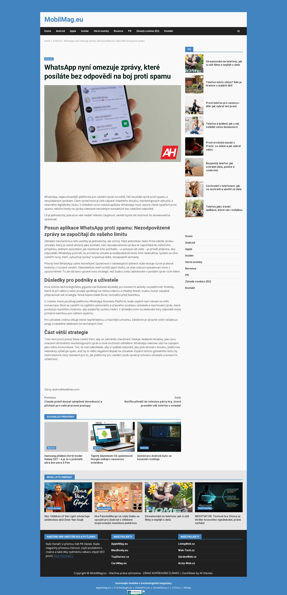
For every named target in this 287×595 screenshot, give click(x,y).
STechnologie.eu (123, 587)
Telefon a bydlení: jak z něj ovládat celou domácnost (194, 126)
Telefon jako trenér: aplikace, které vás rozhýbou (194, 209)
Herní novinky (101, 31)
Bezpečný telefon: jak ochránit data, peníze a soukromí (194, 167)
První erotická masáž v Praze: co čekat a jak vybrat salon (194, 146)
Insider (85, 31)
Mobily (187, 587)
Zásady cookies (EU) (147, 31)
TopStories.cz (120, 556)
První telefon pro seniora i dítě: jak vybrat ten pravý (194, 105)
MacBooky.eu (119, 550)
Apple (73, 31)
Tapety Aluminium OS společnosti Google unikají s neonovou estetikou (113, 437)
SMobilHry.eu (143, 587)
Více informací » (63, 556)
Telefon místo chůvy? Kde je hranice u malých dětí (194, 84)
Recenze (118, 31)
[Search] (239, 31)
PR (129, 31)
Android (60, 31)
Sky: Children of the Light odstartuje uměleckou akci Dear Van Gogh (68, 497)
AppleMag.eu (119, 543)
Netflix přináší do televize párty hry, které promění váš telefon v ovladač (152, 401)
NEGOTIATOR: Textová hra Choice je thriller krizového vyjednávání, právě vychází (219, 497)
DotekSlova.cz (161, 587)
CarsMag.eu (119, 563)
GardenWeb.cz (187, 556)
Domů (47, 31)
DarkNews (188, 573)
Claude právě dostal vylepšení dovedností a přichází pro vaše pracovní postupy (73, 401)
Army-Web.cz (186, 563)
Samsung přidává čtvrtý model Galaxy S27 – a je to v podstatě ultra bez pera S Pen (66, 437)
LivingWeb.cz (186, 543)
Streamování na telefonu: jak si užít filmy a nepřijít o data (194, 63)
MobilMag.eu (63, 19)
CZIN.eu (176, 587)
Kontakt (168, 31)
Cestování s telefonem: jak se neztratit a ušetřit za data (194, 188)
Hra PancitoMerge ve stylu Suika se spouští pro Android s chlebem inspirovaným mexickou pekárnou (118, 497)
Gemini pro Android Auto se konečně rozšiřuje (159, 437)
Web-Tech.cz (186, 550)
